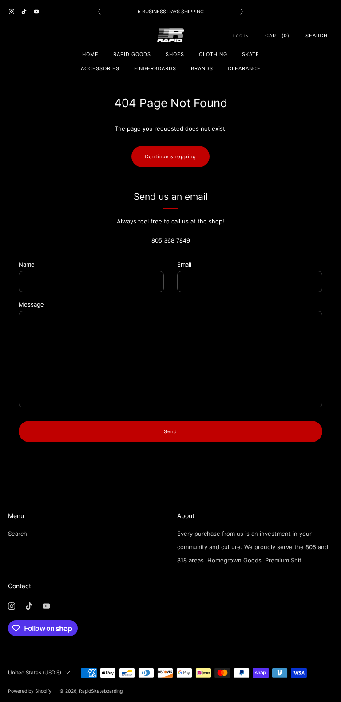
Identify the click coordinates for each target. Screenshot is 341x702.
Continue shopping (170, 156)
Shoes (175, 54)
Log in (241, 35)
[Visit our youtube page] (36, 11)
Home (90, 54)
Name (27, 264)
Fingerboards (155, 68)
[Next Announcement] (242, 11)
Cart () (277, 35)
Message (31, 304)
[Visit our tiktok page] (24, 11)
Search (316, 35)
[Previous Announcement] (99, 11)
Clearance (244, 68)
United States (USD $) (34, 673)
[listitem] (170, 12)
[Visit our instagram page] (11, 11)
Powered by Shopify (30, 691)
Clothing (213, 54)
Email (184, 264)
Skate (250, 54)
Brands (202, 68)
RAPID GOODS (132, 54)
